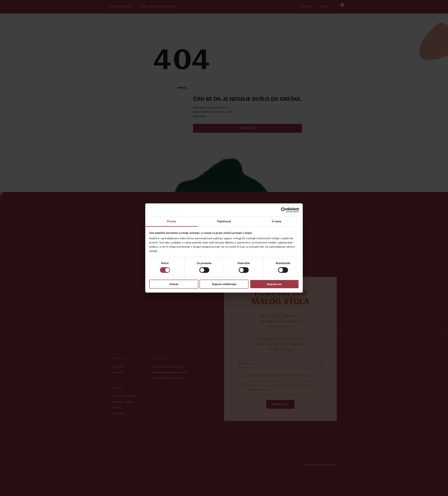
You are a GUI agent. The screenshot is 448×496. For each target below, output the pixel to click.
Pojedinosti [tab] (224, 221)
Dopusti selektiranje (224, 284)
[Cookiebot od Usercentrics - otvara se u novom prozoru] (283, 209)
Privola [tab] (171, 221)
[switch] (204, 270)
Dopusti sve (274, 284)
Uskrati (173, 284)
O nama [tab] (276, 221)
